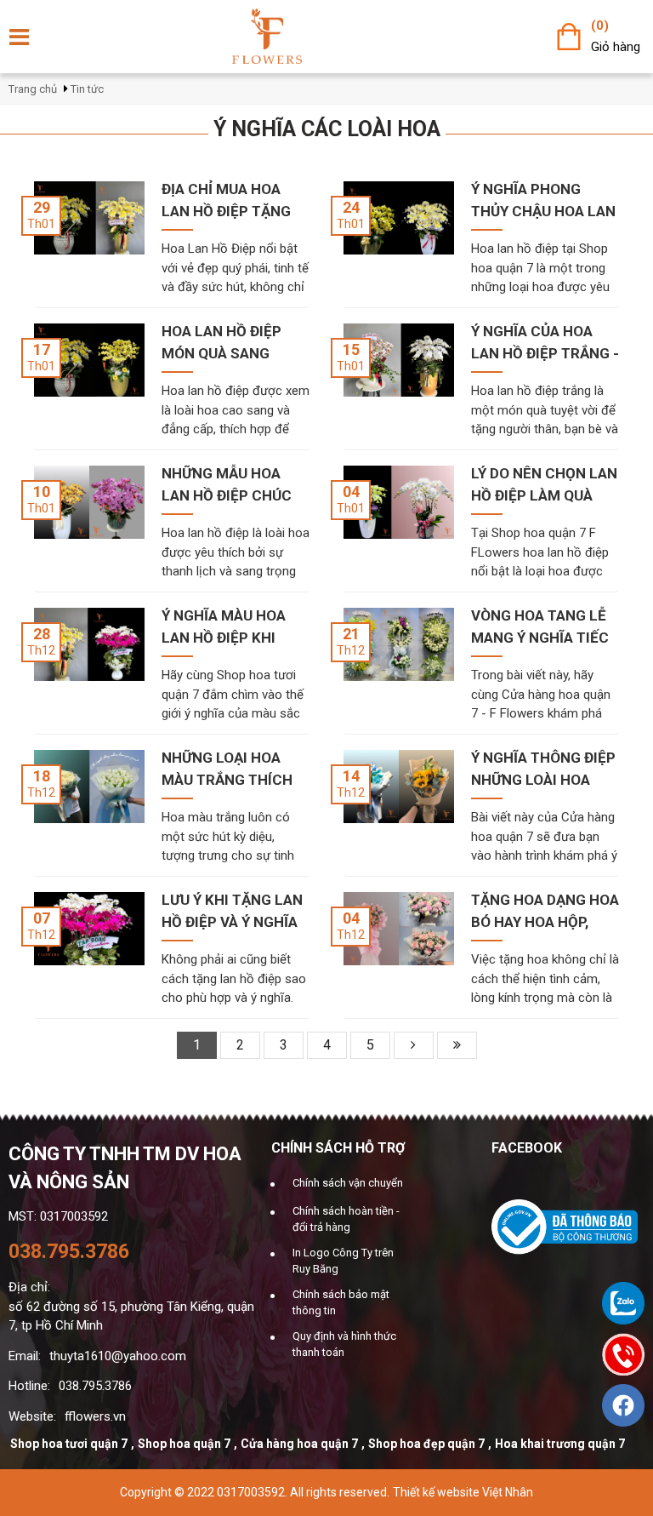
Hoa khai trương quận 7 (560, 1443)
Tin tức (87, 89)
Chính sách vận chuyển (347, 1182)
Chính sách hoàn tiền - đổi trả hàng (346, 1219)
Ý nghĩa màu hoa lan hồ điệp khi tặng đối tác (224, 628)
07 (41, 918)
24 (351, 208)
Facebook (526, 1148)
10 (41, 492)
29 (41, 208)
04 (351, 492)
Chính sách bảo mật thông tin (340, 1303)
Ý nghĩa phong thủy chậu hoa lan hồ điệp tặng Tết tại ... (543, 201)
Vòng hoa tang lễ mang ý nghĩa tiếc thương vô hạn (540, 628)
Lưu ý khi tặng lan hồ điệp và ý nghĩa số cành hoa (232, 912)
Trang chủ (33, 89)
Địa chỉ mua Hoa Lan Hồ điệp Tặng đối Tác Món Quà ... (232, 201)
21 (351, 634)
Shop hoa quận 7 (184, 1443)
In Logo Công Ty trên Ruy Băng (343, 1261)
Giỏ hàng (615, 46)
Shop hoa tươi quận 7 (69, 1443)
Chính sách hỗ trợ (338, 1148)
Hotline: (29, 1385)
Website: (32, 1416)
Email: (25, 1356)
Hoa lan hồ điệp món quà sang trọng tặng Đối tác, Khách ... (221, 343)
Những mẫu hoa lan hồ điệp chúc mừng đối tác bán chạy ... (229, 485)
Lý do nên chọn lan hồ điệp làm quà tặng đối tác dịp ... (544, 485)
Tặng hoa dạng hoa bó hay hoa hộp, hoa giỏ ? (545, 912)
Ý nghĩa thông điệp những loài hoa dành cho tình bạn (543, 770)
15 (351, 350)
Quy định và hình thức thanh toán (344, 1344)
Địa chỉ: (29, 1287)
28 (41, 634)
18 (41, 776)
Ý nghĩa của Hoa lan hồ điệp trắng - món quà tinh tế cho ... (545, 343)
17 (41, 350)
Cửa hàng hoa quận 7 (299, 1443)
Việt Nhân (507, 1492)
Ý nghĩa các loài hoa (326, 128)
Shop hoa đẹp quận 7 (426, 1443)
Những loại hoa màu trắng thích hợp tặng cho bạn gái (231, 770)
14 (351, 776)
